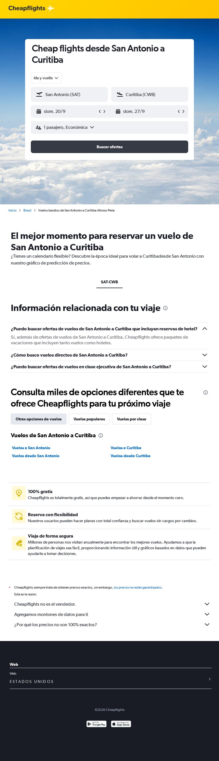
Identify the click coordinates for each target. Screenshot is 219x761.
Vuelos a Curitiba (126, 447)
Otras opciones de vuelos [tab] (39, 419)
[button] (67, 111)
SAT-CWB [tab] (109, 282)
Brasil (27, 210)
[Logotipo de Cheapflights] (27, 8)
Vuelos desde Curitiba (131, 455)
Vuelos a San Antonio (31, 447)
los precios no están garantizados (137, 587)
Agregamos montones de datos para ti (51, 614)
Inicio (13, 210)
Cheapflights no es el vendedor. (45, 604)
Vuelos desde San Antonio (35, 455)
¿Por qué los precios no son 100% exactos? (55, 624)
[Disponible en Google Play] (96, 724)
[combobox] (46, 78)
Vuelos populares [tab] (89, 419)
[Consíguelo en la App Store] (121, 724)
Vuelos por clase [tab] (131, 419)
